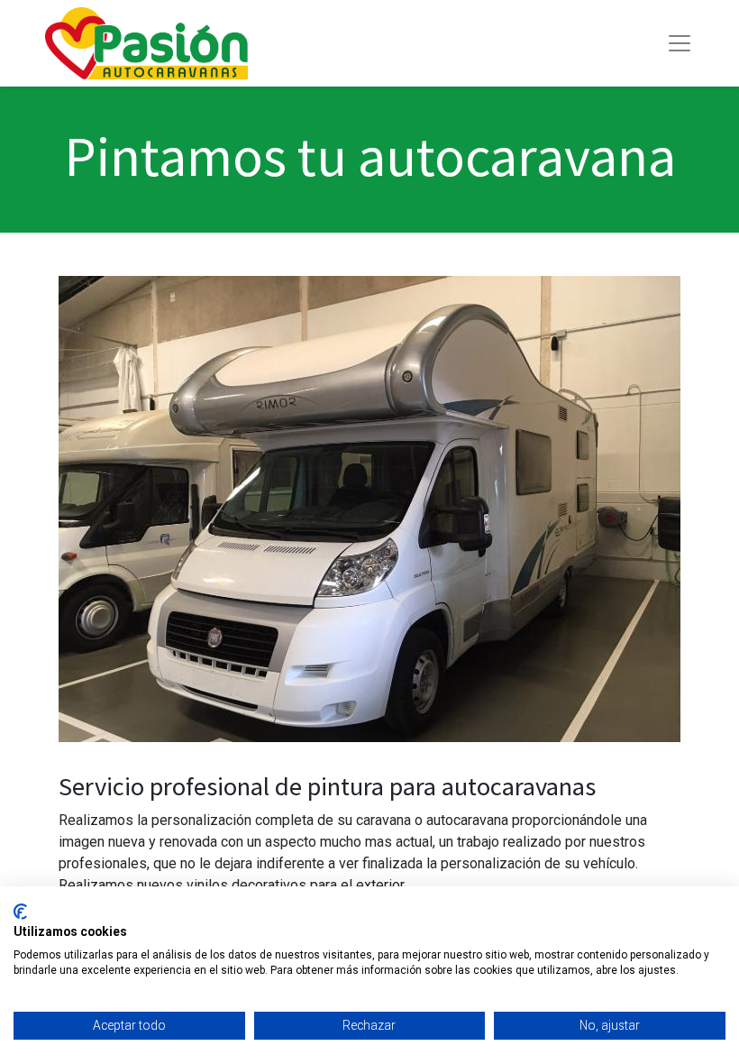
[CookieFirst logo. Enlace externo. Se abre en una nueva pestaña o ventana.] (20, 911)
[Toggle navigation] (679, 43)
